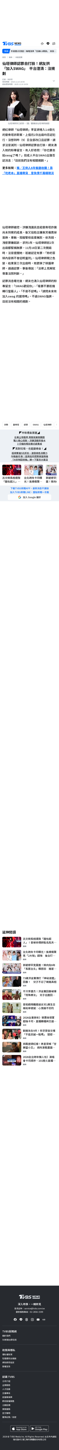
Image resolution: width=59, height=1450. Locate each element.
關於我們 (6, 1335)
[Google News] (44, 1319)
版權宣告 (6, 1366)
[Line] (21, 1319)
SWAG (36, 424)
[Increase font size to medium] (42, 43)
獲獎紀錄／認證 (9, 1417)
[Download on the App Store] (19, 1428)
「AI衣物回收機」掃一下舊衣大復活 (29, 459)
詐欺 (6, 424)
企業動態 (6, 1385)
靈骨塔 (16, 424)
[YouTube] (38, 1319)
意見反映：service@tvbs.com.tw (29, 1308)
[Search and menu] (54, 43)
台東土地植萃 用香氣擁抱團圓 (29, 437)
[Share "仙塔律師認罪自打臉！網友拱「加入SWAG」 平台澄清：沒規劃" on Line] (48, 43)
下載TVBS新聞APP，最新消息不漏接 (29, 488)
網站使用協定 (8, 1362)
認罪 (26, 424)
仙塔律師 (48, 424)
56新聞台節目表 (9, 1339)
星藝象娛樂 (7, 1397)
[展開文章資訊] (54, 81)
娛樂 (10, 57)
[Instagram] (32, 1319)
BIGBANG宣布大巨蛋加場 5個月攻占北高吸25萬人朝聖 (33, 51)
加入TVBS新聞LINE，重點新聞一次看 (29, 492)
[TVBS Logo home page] (11, 43)
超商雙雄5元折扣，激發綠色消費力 (29, 453)
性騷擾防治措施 (9, 1358)
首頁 (4, 57)
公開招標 (6, 1405)
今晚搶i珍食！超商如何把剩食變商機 (29, 456)
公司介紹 (6, 1381)
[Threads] (27, 1319)
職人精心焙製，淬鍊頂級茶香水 (29, 440)
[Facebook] (15, 1319)
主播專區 (6, 1393)
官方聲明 (6, 1413)
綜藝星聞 (18, 57)
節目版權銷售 (8, 1401)
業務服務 (6, 1409)
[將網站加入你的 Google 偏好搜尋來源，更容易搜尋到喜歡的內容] (29, 497)
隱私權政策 (7, 1354)
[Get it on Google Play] (39, 1428)
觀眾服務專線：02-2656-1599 (29, 1311)
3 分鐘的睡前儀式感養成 (29, 443)
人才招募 (6, 1389)
